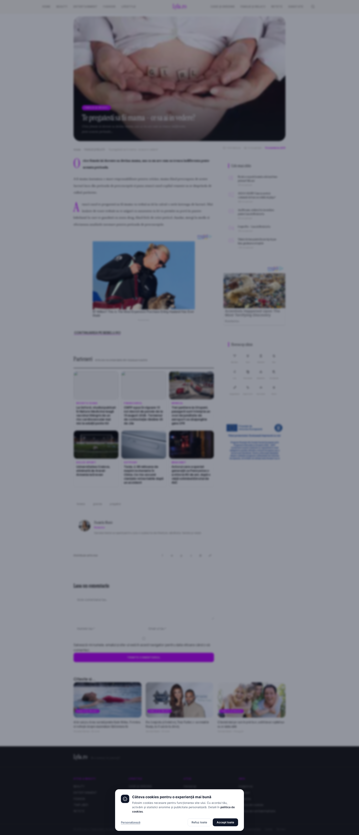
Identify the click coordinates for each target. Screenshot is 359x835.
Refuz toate (199, 822)
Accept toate (225, 822)
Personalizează (130, 822)
